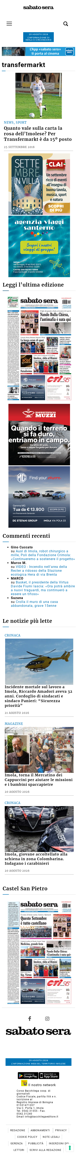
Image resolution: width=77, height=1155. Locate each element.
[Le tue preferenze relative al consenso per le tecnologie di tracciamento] (70, 1148)
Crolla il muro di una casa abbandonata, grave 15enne (34, 604)
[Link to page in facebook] (30, 1018)
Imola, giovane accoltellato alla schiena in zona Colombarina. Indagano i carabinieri (36, 859)
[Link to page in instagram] (47, 1018)
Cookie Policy (27, 1137)
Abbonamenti (41, 1130)
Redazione (18, 1130)
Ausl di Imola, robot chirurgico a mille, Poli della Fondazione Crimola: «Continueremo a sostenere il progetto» (43, 555)
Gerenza (17, 1143)
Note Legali (51, 1137)
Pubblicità (36, 1143)
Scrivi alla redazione (45, 1150)
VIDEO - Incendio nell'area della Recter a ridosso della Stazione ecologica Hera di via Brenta (39, 570)
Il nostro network (41, 1085)
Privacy (61, 1130)
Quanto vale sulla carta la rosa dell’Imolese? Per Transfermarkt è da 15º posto (38, 134)
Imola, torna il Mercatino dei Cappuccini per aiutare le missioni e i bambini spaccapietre (39, 780)
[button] (59, 21)
